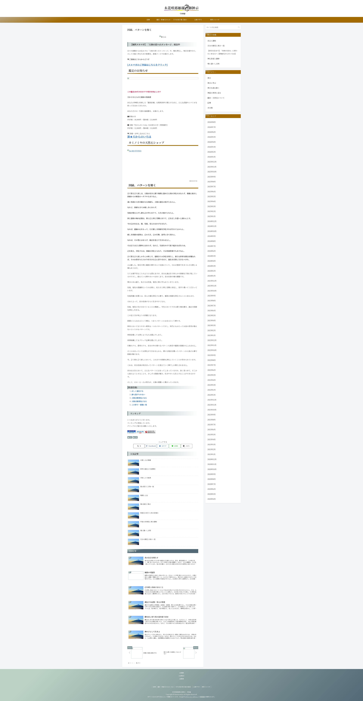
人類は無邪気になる (139, 398)
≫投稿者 (181, 672)
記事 (136, 437)
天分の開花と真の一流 (216, 45)
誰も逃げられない (138, 394)
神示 (130, 437)
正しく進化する (137, 391)
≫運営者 (181, 678)
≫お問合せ (181, 675)
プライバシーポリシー (191, 697)
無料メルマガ (206, 687)
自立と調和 (211, 40)
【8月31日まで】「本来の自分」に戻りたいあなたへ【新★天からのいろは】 (222, 52)
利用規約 (202, 697)
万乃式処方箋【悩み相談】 (183, 687)
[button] (186, 446)
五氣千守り (196, 687)
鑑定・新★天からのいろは (166, 687)
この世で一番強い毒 (139, 404)
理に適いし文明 (213, 63)
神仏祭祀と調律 (213, 58)
